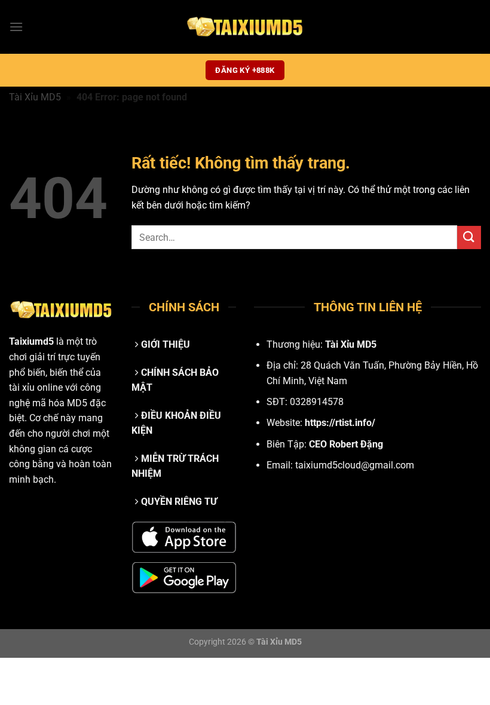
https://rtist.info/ (340, 422)
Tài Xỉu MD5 (35, 97)
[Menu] (16, 26)
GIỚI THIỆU (165, 344)
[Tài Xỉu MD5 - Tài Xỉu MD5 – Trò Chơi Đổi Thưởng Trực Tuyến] (245, 27)
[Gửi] (469, 237)
